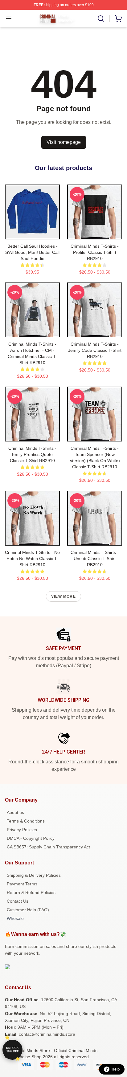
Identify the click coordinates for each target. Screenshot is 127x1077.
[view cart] (118, 18)
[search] (100, 18)
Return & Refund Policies (31, 892)
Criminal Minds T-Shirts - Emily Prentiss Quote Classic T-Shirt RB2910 (32, 454)
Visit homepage (64, 142)
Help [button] (116, 1069)
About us (15, 812)
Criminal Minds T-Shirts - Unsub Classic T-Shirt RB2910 (95, 558)
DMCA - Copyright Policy (31, 838)
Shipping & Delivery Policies (34, 875)
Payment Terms (22, 883)
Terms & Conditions (26, 821)
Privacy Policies (22, 829)
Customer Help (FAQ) (28, 909)
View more (63, 596)
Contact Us (17, 901)
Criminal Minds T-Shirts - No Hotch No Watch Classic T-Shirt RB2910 (32, 558)
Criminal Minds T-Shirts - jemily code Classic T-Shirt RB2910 (94, 350)
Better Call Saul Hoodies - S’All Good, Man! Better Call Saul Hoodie (32, 252)
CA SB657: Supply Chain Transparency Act (48, 846)
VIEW (32, 233)
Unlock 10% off (12, 1050)
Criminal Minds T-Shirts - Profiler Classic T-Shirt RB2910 (95, 252)
